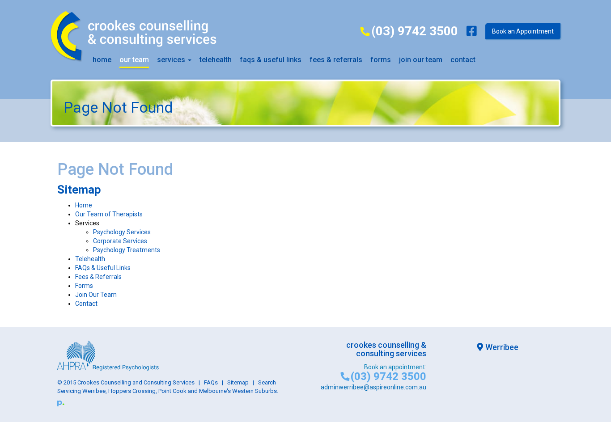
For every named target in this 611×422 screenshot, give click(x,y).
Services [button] (172, 59)
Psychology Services (122, 232)
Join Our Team (420, 59)
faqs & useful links (270, 59)
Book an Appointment (523, 31)
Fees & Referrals (98, 276)
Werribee (501, 347)
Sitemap (238, 382)
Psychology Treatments (126, 249)
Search (267, 382)
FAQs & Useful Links (103, 267)
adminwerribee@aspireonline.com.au (373, 387)
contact (462, 59)
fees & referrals (336, 59)
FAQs (211, 382)
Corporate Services (120, 241)
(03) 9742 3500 (414, 31)
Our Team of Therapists (109, 214)
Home (102, 59)
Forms (380, 59)
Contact (86, 303)
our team (134, 59)
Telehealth (215, 59)
